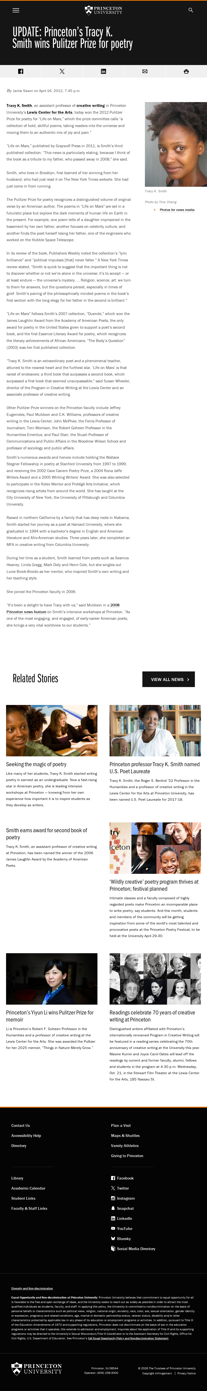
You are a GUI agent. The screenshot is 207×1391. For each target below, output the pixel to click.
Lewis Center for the (49, 112)
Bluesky (124, 1238)
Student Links (23, 1198)
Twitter (123, 1188)
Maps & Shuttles (125, 1135)
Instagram (126, 1198)
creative (90, 105)
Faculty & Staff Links (29, 1208)
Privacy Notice (186, 1373)
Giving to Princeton (127, 1155)
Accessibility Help (26, 1135)
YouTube (124, 1228)
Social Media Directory (136, 1248)
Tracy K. (19, 105)
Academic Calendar (28, 1188)
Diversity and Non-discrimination (32, 1288)
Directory (18, 1145)
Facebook (125, 1178)
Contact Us (20, 1125)
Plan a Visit (121, 1125)
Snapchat (125, 1208)
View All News (167, 679)
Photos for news (177, 209)
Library (17, 1178)
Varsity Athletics (125, 1145)
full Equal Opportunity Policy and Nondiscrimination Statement (128, 1338)
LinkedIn (124, 1218)
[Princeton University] (36, 1370)
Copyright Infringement (157, 1373)
